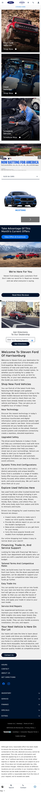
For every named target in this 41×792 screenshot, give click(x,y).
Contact (5, 669)
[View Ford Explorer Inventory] (20, 157)
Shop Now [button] (9, 49)
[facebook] (3, 684)
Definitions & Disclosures (15, 728)
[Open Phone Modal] (33, 2)
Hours (4, 665)
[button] (12, 164)
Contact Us (11, 723)
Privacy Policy (29, 728)
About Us (5, 673)
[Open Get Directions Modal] (28, 2)
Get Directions (20, 344)
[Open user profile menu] (38, 2)
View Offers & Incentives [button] (15, 237)
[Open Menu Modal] (2, 2)
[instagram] (9, 684)
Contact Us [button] (9, 655)
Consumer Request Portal (29, 732)
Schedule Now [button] (11, 137)
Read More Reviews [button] (20, 295)
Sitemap (19, 723)
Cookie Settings (20, 736)
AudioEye (16, 732)
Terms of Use (28, 723)
